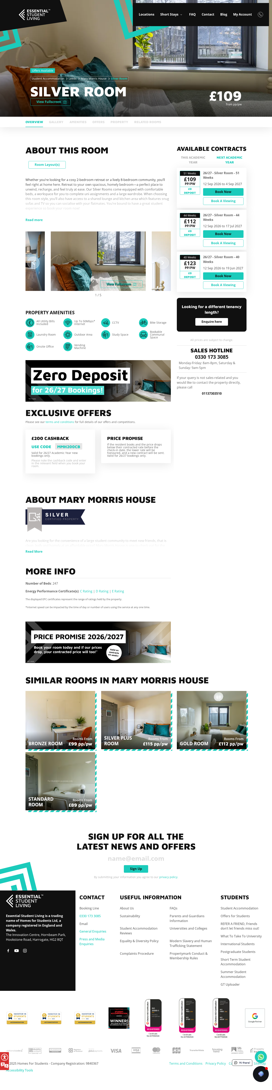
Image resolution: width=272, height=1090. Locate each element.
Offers (98, 122)
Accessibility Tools (19, 1070)
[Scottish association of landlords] (237, 1050)
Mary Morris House (94, 78)
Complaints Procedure (137, 953)
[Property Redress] (257, 1050)
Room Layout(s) (47, 164)
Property (119, 122)
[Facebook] (8, 950)
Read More (33, 551)
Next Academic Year (229, 160)
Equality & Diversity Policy (139, 941)
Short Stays (169, 14)
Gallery (56, 122)
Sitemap (260, 1063)
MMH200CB (68, 446)
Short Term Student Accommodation (235, 961)
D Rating (102, 591)
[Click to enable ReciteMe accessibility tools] (4, 1061)
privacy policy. (168, 877)
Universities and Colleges (188, 928)
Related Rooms (147, 122)
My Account (242, 14)
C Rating (86, 591)
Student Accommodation (47, 78)
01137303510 (212, 393)
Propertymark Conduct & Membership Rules (189, 956)
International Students (238, 944)
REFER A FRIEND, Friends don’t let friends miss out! (240, 926)
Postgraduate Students (238, 952)
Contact (208, 14)
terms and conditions (60, 422)
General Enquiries (92, 931)
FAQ (192, 14)
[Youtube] (16, 950)
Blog (223, 14)
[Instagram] (25, 950)
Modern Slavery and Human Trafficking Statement (191, 943)
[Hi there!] (261, 1074)
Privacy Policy (215, 1063)
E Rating (118, 591)
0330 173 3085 (211, 357)
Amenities (77, 122)
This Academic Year (193, 160)
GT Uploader (230, 984)
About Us (127, 908)
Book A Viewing (223, 201)
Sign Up (136, 869)
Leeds (72, 78)
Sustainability (130, 916)
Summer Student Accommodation (233, 974)
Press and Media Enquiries (92, 941)
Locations (146, 14)
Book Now (223, 192)
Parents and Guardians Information (187, 918)
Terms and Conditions (186, 1063)
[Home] (19, 8)
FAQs (173, 908)
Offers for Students (235, 916)
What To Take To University (241, 936)
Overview (34, 122)
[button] (33, 263)
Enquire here (212, 322)
